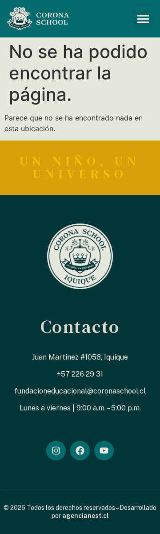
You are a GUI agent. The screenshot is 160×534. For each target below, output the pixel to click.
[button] (143, 19)
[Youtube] (104, 450)
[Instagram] (56, 450)
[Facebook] (80, 450)
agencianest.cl (85, 515)
